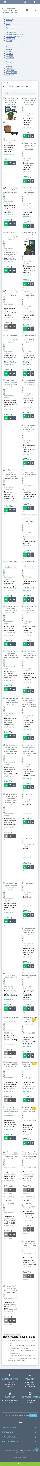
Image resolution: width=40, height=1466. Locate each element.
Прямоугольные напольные (15, 34)
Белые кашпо (10, 75)
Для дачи (9, 21)
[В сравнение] (14, 163)
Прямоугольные (11, 32)
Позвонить (21, 1464)
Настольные (10, 70)
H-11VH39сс (27, 897)
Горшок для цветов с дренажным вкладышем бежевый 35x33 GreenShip (29, 631)
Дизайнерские (10, 38)
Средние (9, 68)
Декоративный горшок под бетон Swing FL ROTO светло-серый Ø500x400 (10, 1176)
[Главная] (4, 83)
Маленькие (9, 66)
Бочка (8, 23)
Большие (9, 49)
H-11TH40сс (27, 849)
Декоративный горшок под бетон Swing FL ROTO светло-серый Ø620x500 (28, 1176)
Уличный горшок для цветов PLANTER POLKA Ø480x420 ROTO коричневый (29, 1087)
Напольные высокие (12, 43)
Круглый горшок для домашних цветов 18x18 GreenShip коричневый (28, 122)
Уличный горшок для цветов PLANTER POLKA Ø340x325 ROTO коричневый (29, 1042)
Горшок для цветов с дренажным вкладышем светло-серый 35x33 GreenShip (10, 675)
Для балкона (10, 58)
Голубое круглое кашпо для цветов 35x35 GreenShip (28, 400)
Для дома (9, 51)
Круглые (8, 28)
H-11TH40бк (27, 804)
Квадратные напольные (13, 26)
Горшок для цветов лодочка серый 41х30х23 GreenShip (10, 1038)
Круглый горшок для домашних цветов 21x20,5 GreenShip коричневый (28, 167)
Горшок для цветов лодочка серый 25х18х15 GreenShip (10, 993)
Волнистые (9, 60)
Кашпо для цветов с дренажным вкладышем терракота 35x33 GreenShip (10, 722)
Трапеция (9, 62)
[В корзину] (6, 163)
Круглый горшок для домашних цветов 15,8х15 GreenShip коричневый (9, 149)
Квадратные (10, 19)
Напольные (9, 45)
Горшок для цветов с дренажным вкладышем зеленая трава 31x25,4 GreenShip (29, 541)
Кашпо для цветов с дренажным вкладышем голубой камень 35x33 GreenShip (29, 678)
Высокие (8, 40)
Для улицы (9, 55)
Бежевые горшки (11, 72)
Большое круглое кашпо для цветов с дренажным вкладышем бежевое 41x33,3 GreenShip (10, 771)
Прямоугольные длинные (14, 36)
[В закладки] (10, 163)
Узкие (8, 64)
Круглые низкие (11, 30)
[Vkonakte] (20, 1422)
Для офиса (9, 53)
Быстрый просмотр (10, 117)
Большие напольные (12, 47)
